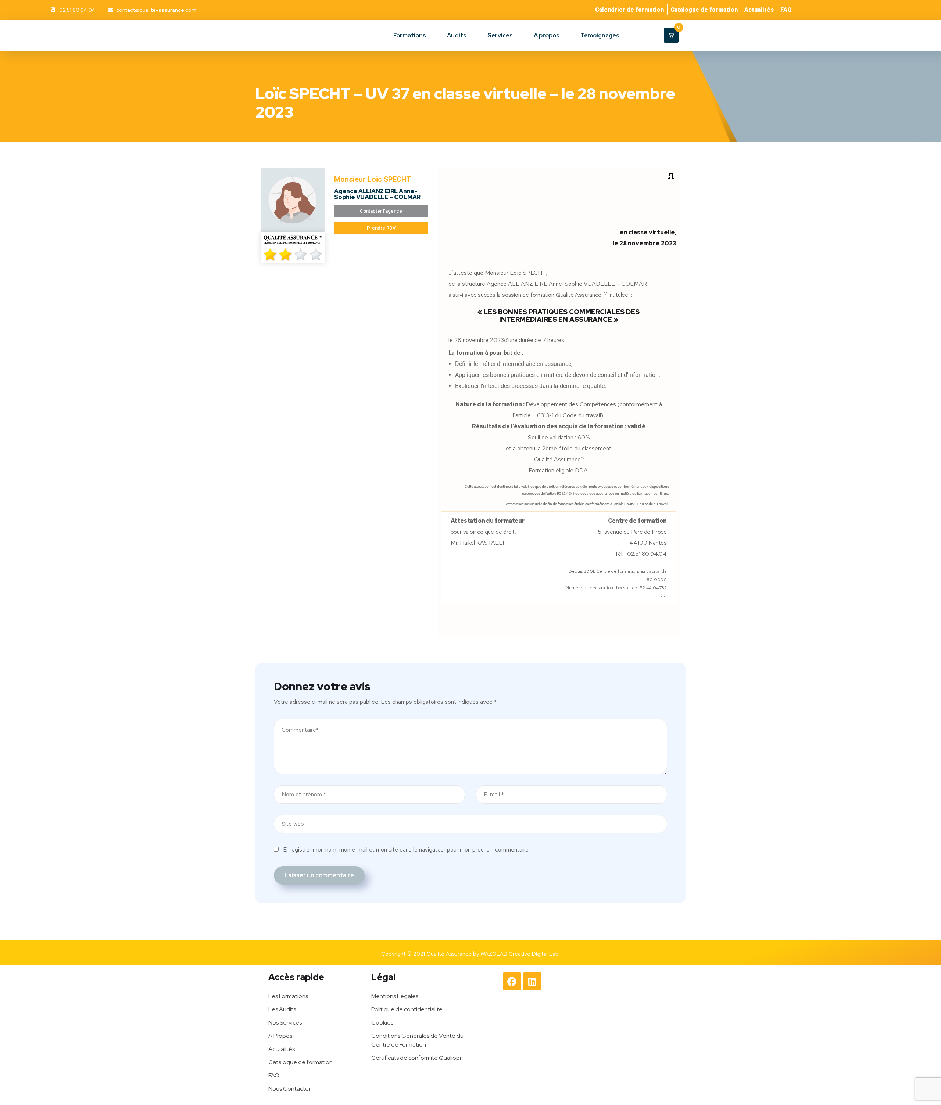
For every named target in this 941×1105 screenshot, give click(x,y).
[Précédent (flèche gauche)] (13, 552)
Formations (409, 35)
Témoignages (599, 35)
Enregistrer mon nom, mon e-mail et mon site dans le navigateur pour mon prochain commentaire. (406, 849)
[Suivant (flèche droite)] (928, 552)
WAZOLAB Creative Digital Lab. (520, 954)
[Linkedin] (532, 981)
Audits (456, 35)
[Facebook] (512, 981)
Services (500, 35)
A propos (546, 35)
